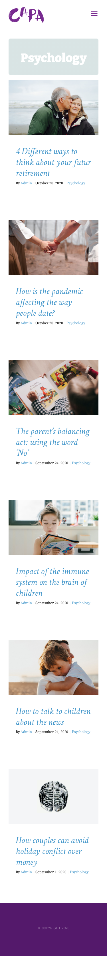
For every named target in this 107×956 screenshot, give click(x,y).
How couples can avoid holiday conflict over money (52, 851)
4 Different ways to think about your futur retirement (53, 162)
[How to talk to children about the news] (53, 667)
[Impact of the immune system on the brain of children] (53, 527)
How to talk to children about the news (53, 717)
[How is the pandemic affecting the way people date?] (53, 247)
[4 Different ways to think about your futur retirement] (53, 107)
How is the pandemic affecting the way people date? (49, 302)
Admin (26, 183)
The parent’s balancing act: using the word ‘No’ (52, 442)
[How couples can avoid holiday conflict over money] (53, 796)
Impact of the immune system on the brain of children (52, 582)
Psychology (53, 123)
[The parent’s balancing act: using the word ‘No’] (53, 387)
